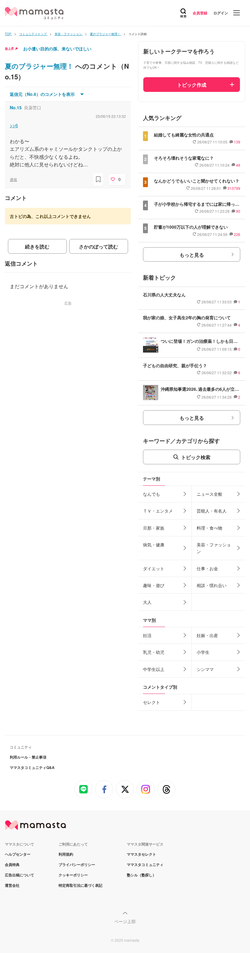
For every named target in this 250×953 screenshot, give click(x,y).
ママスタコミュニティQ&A (32, 767)
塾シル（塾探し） (141, 875)
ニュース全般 (209, 494)
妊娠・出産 (207, 635)
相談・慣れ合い (212, 585)
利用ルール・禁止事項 (28, 757)
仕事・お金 (207, 568)
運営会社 (12, 885)
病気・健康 (153, 545)
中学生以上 (153, 669)
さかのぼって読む (98, 246)
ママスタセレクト (141, 854)
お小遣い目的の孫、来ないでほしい (57, 48)
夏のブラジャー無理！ (40, 66)
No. (16, 107)
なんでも (151, 494)
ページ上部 (125, 921)
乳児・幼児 (153, 652)
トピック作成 (191, 84)
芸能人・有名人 (212, 511)
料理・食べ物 (209, 528)
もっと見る (192, 254)
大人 (147, 602)
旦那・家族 (153, 528)
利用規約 (66, 854)
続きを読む (37, 246)
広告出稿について (19, 875)
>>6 (14, 125)
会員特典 (12, 864)
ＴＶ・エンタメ (158, 511)
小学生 (203, 652)
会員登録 (200, 13)
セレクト (151, 702)
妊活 (147, 635)
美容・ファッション (214, 548)
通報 (13, 179)
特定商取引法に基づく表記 (80, 885)
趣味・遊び (153, 585)
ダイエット (153, 568)
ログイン (220, 13)
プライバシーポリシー (77, 864)
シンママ (205, 669)
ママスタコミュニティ (145, 864)
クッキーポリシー (73, 875)
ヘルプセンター (17, 854)
